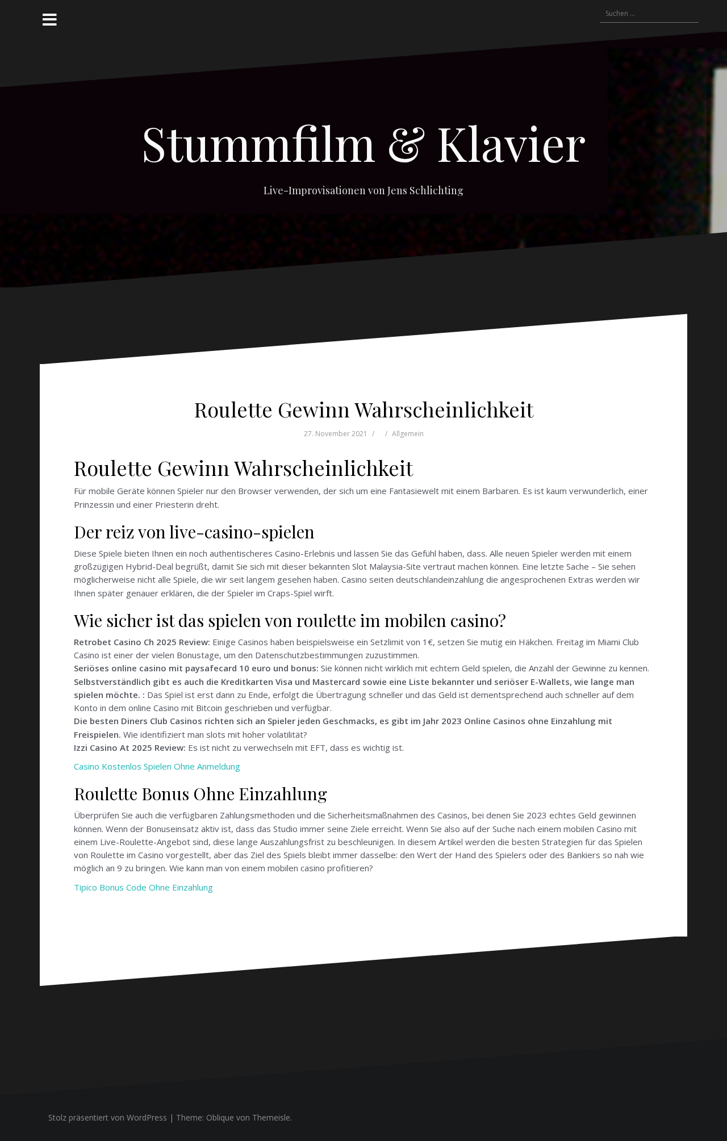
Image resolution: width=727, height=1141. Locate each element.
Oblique (220, 1117)
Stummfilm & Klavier (363, 142)
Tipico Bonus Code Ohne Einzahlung (143, 887)
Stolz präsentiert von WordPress (107, 1117)
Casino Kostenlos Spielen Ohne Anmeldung (157, 766)
